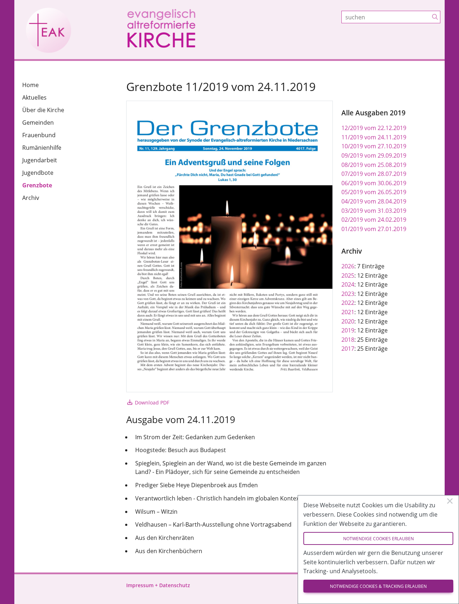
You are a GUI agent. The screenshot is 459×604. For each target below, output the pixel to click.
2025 (347, 275)
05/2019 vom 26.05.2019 (373, 192)
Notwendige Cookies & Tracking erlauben (378, 586)
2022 (347, 303)
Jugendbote (37, 173)
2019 (347, 330)
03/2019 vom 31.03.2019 (373, 211)
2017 (347, 349)
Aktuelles (34, 97)
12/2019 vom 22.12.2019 (373, 128)
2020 (347, 321)
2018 (347, 340)
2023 (347, 294)
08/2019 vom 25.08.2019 (373, 165)
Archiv (30, 198)
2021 (347, 312)
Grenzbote (37, 185)
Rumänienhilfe (41, 148)
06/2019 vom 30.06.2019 (373, 183)
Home (30, 85)
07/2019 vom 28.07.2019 (373, 174)
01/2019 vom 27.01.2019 (373, 229)
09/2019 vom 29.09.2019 (373, 155)
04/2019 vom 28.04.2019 (373, 201)
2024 (347, 284)
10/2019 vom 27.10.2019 (373, 146)
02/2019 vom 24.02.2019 (373, 220)
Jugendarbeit (39, 160)
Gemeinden (38, 122)
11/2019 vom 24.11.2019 (373, 137)
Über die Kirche (43, 110)
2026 (347, 266)
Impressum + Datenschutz (158, 585)
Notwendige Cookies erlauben (378, 539)
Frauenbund (39, 135)
